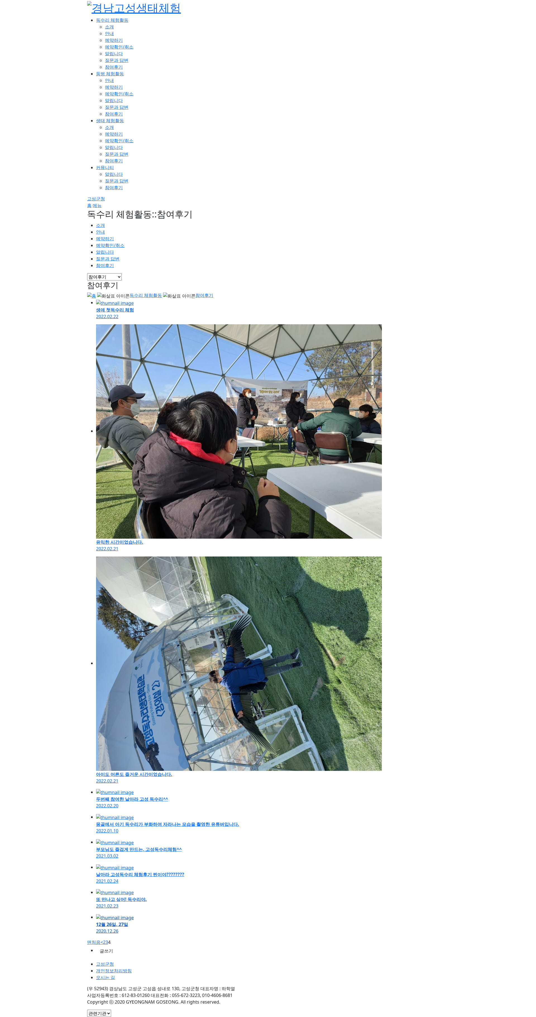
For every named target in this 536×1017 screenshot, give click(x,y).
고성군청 (96, 199)
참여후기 (114, 67)
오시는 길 (105, 977)
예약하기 (114, 40)
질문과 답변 (116, 60)
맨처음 (93, 942)
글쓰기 (106, 951)
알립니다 (114, 54)
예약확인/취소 (119, 47)
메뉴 (97, 205)
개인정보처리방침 (114, 971)
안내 (109, 33)
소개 (109, 27)
